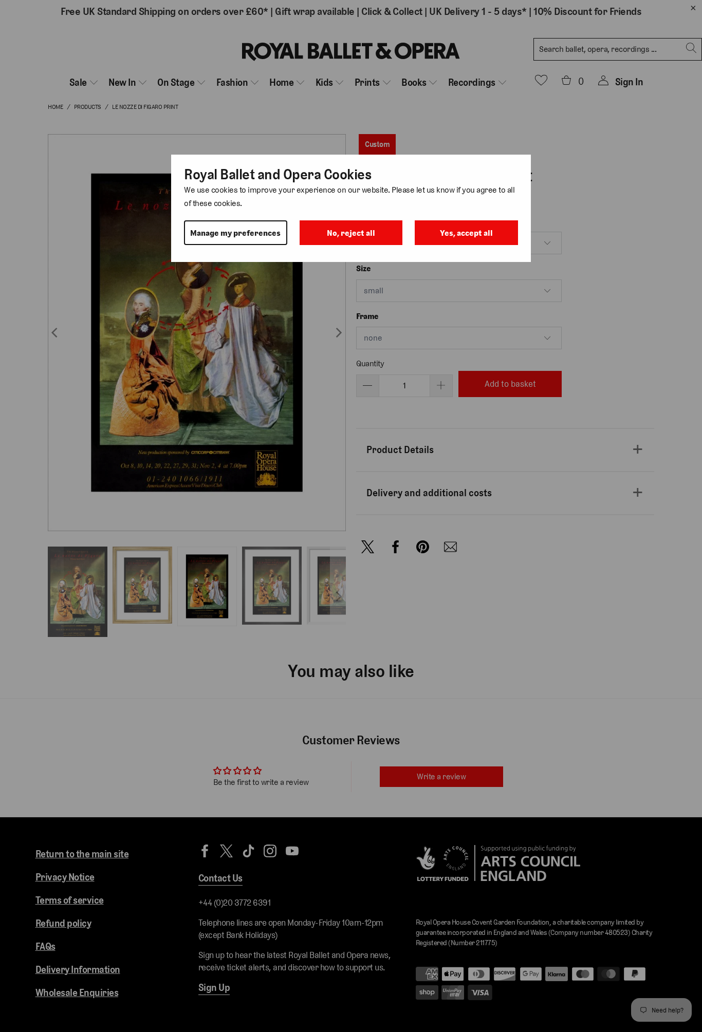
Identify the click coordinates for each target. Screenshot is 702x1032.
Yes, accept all (466, 233)
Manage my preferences (235, 233)
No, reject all (351, 233)
